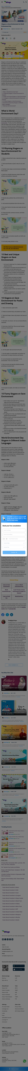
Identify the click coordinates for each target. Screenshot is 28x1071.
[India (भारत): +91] (4, 539)
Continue (13, 552)
